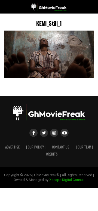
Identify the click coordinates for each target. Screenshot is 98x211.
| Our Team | (84, 147)
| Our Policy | (35, 147)
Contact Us (60, 147)
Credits (52, 154)
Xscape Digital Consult (67, 180)
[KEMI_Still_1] (49, 76)
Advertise (12, 147)
